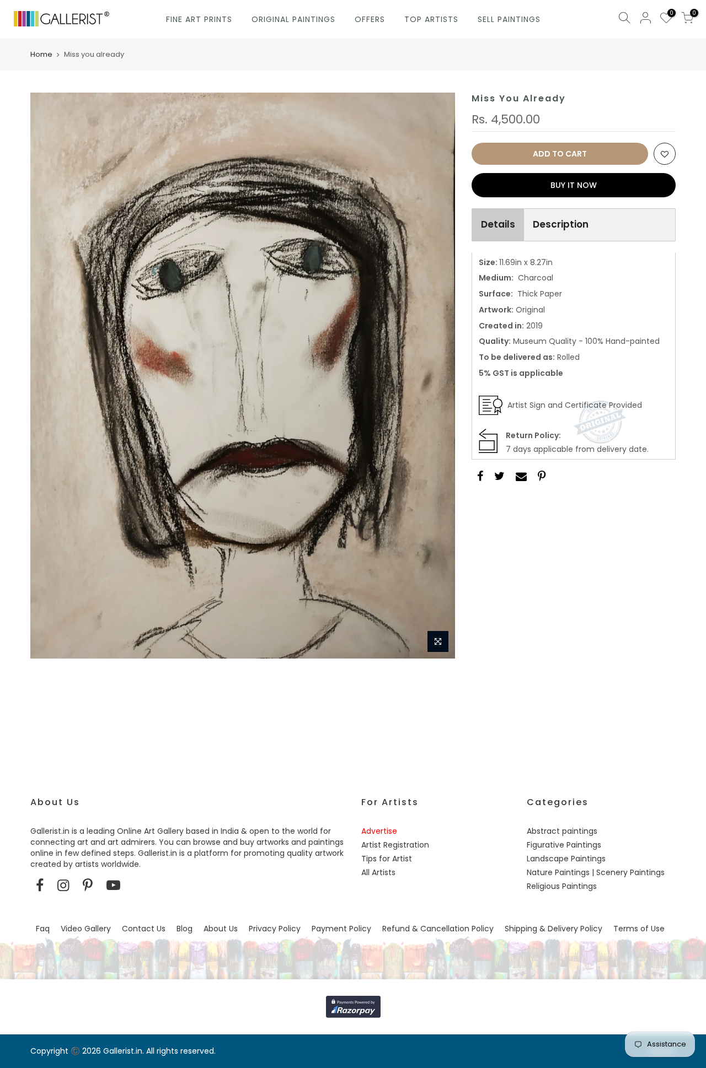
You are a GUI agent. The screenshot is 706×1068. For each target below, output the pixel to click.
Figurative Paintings (564, 844)
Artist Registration (395, 844)
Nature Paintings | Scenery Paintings (596, 872)
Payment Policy (341, 928)
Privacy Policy (275, 928)
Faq (43, 928)
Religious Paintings (562, 886)
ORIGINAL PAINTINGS (293, 19)
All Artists (378, 872)
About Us (221, 928)
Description (561, 224)
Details (498, 224)
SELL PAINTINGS (509, 19)
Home (41, 55)
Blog (184, 928)
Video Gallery (86, 928)
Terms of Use (639, 928)
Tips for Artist (386, 858)
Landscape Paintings (566, 858)
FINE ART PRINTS (199, 19)
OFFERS (370, 19)
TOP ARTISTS (431, 19)
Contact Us (143, 928)
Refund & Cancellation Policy (438, 928)
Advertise (379, 831)
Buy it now (573, 185)
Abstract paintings (562, 831)
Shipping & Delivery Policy (553, 928)
